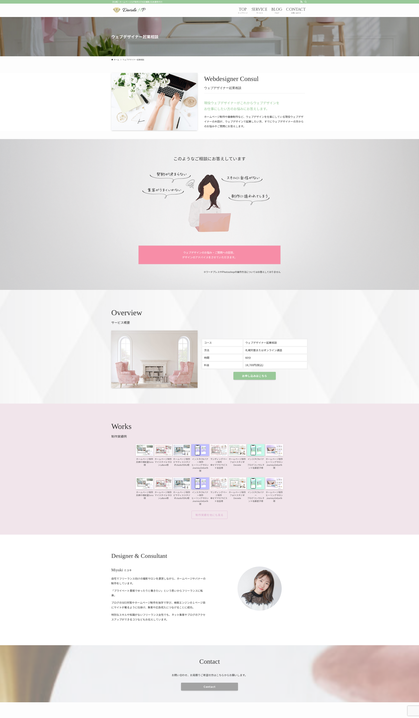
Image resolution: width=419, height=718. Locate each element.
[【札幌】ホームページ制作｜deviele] (129, 10)
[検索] (305, 2)
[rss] (301, 2)
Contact (210, 687)
